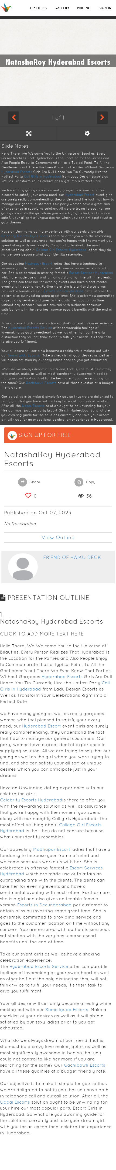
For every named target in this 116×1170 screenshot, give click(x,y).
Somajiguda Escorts (24, 355)
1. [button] (2, 614)
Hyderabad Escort (79, 195)
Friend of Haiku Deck (72, 557)
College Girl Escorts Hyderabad (61, 250)
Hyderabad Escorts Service (30, 328)
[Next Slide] (102, 117)
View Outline (58, 537)
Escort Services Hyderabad (91, 273)
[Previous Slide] (13, 117)
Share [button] (34, 482)
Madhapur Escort (38, 264)
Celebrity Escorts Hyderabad (24, 236)
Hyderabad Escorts (16, 172)
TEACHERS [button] (38, 8)
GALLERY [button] (61, 8)
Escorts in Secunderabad (63, 291)
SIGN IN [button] (104, 8)
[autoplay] (87, 134)
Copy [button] (90, 482)
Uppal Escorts (33, 406)
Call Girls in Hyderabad (42, 176)
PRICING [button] (84, 8)
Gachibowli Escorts (41, 383)
